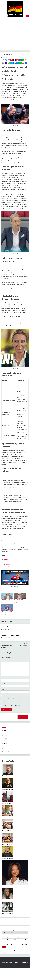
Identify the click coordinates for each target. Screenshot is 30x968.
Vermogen (6, 751)
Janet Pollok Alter (6, 803)
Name (3, 678)
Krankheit (6, 746)
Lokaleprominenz (8, 564)
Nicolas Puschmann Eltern (11, 627)
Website (3, 689)
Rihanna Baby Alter (7, 830)
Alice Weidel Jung (18, 599)
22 (22, 942)
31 (4, 946)
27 (15, 944)
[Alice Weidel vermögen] (7, 607)
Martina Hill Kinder (7, 844)
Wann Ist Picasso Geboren (9, 817)
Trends (5, 748)
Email (3, 683)
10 (4, 939)
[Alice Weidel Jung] (20, 596)
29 (22, 944)
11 (8, 939)
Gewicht (6, 743)
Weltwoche (7, 566)
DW (5, 561)
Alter (5, 733)
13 (15, 939)
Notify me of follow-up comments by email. (14, 701)
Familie (5, 738)
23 (26, 942)
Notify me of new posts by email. (11, 705)
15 (22, 939)
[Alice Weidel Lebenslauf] (7, 596)
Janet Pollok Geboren (7, 858)
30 (26, 944)
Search (22, 717)
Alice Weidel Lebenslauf (7, 599)
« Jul (14, 950)
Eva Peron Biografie (7, 913)
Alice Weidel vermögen (7, 611)
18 (8, 942)
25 (8, 944)
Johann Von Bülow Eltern (10, 635)
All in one (6, 730)
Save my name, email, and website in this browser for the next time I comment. (15, 697)
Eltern (5, 735)
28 (18, 944)
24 (4, 944)
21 (18, 942)
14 (18, 939)
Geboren (6, 741)
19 (11, 942)
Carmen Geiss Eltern (7, 900)
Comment (4, 661)
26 (11, 944)
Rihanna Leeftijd (6, 886)
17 (4, 942)
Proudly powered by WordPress (10, 962)
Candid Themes (16, 964)
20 (15, 942)
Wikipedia (6, 559)
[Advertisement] (15, 34)
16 (26, 939)
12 (11, 939)
